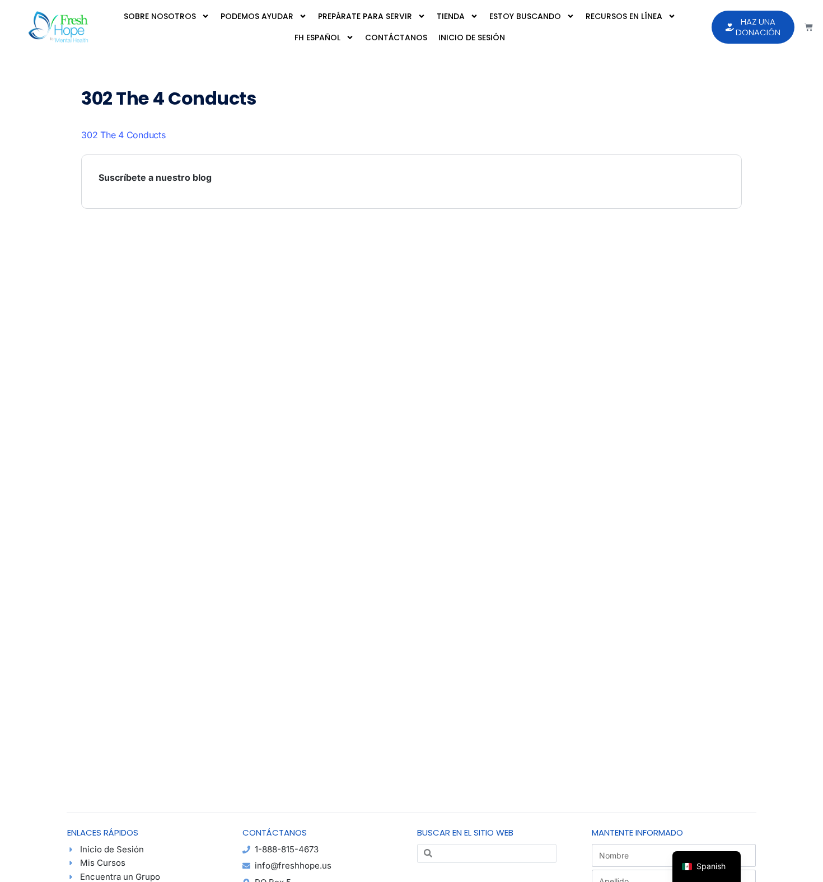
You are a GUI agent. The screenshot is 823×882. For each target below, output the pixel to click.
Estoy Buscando (525, 16)
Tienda (451, 16)
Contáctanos (396, 37)
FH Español (317, 37)
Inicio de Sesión (471, 37)
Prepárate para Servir (365, 16)
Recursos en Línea (624, 16)
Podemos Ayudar (257, 16)
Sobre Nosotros (160, 16)
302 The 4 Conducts (123, 134)
